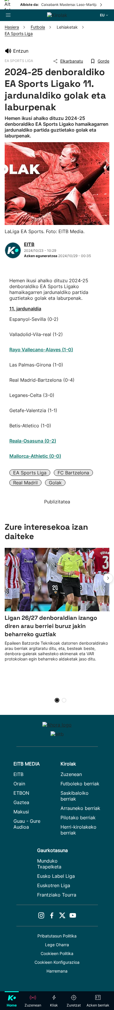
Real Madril (25, 483)
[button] (108, 578)
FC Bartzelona (73, 473)
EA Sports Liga (29, 473)
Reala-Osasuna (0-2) (32, 441)
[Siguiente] (101, 4)
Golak (55, 483)
